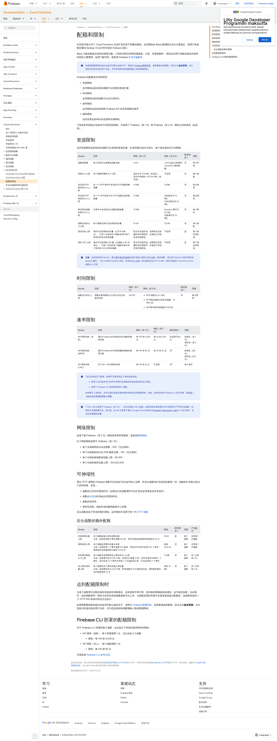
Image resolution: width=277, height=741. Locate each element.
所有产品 (145, 723)
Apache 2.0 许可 (161, 662)
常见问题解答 (135, 57)
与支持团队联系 (206, 688)
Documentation (14, 12)
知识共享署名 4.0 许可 (116, 662)
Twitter (123, 697)
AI (31, 18)
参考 (44, 693)
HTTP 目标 (150, 257)
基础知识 (17, 18)
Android (78, 723)
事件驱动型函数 (123, 257)
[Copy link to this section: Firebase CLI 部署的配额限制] (139, 620)
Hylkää (249, 40)
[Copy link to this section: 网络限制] (98, 428)
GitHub (45, 707)
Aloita (265, 39)
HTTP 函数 (142, 512)
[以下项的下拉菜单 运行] (50, 3)
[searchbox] (19, 28)
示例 (84, 18)
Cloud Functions (40, 12)
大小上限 (136, 261)
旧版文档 (203, 711)
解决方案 (61, 3)
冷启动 (92, 496)
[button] (17, 45)
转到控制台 (249, 3)
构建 (32, 3)
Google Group (205, 697)
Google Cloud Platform (125, 723)
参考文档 (73, 18)
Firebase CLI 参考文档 (98, 654)
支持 (108, 3)
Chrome (92, 723)
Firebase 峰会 (126, 693)
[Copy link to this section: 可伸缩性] (98, 474)
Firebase (80, 27)
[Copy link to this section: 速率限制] (98, 320)
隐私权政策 (54, 735)
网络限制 (142, 435)
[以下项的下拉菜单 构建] (37, 3)
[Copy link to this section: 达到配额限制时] (112, 584)
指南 (44, 688)
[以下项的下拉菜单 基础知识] (24, 18)
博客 (237, 3)
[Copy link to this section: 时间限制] (98, 278)
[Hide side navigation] (35, 736)
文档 (81, 3)
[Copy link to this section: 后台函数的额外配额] (113, 521)
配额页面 (142, 65)
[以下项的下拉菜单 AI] (35, 18)
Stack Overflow (206, 693)
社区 (95, 3)
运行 (45, 3)
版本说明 (203, 702)
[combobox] (187, 3)
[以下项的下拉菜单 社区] (100, 3)
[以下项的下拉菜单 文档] (86, 3)
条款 (44, 735)
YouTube (124, 702)
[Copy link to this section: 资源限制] (98, 140)
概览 (5, 18)
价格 (72, 3)
